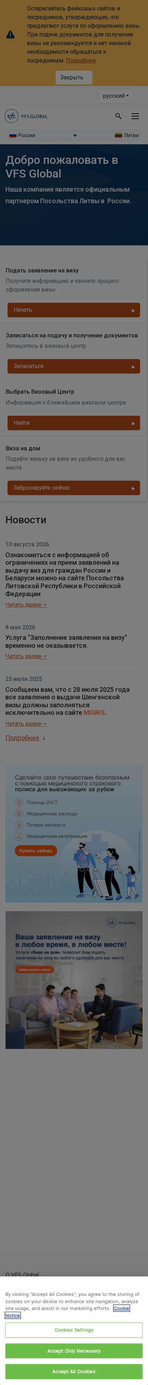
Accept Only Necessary (74, 1351)
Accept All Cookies (73, 1371)
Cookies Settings (74, 1330)
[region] (74, 1330)
